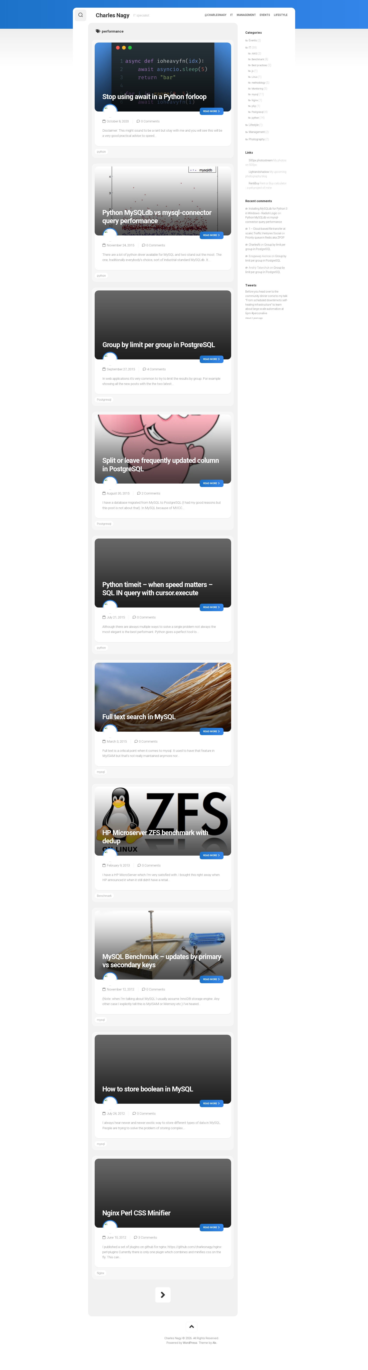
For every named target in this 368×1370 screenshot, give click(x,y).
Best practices (259, 65)
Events (265, 14)
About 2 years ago (254, 305)
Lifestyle (281, 14)
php (254, 106)
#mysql (249, 296)
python (101, 151)
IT (231, 14)
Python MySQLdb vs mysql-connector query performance (156, 217)
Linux (254, 76)
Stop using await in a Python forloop (154, 97)
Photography (257, 139)
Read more (210, 111)
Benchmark (104, 896)
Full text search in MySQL (139, 717)
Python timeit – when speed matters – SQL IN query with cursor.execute (157, 589)
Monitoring (257, 88)
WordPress (190, 1343)
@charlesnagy (215, 14)
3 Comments (147, 1237)
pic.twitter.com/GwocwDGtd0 (263, 300)
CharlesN (254, 244)
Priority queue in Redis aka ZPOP (264, 237)
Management (246, 14)
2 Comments (151, 493)
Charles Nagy (112, 15)
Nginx (100, 1273)
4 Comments (156, 369)
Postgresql (104, 399)
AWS (254, 53)
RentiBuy (254, 183)
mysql (101, 772)
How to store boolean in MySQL (147, 1089)
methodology (258, 82)
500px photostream (261, 160)
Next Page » (163, 1295)
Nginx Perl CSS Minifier (136, 1213)
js (253, 71)
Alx (214, 1343)
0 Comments (150, 121)
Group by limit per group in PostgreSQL (158, 345)
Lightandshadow (259, 171)
